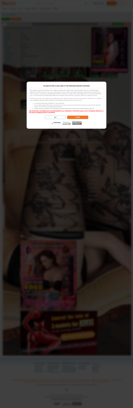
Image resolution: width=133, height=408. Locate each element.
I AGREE (77, 117)
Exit (55, 117)
